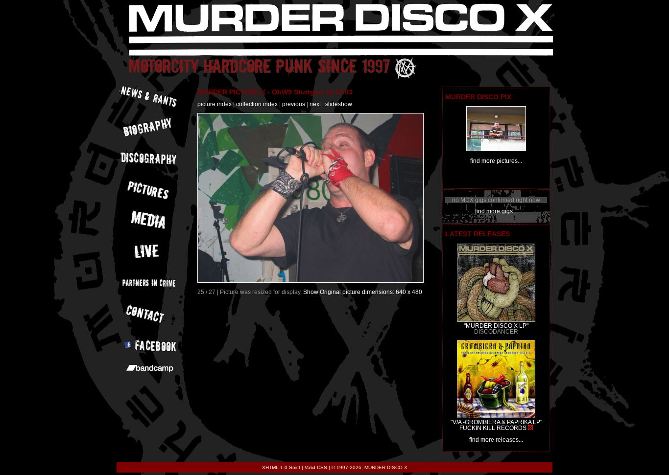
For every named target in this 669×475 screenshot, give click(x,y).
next (315, 104)
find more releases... (496, 440)
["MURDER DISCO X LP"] (496, 320)
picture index (214, 104)
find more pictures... (496, 161)
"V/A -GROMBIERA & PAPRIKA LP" (496, 422)
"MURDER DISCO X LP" (496, 326)
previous (293, 104)
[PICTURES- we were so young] (496, 149)
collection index (257, 104)
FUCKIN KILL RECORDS (492, 428)
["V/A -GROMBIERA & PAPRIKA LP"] (496, 416)
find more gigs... (496, 211)
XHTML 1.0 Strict (281, 467)
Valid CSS (316, 467)
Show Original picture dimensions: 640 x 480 (362, 292)
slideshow (338, 104)
